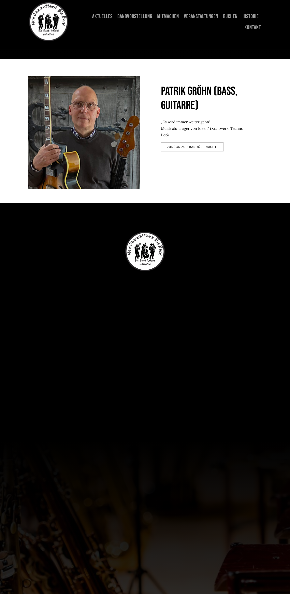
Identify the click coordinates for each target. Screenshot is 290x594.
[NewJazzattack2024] (48, 4)
